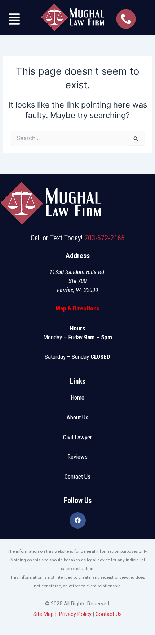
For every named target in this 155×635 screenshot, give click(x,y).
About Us (77, 417)
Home (77, 397)
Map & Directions (77, 308)
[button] (14, 20)
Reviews (77, 456)
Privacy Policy (75, 614)
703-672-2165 (104, 238)
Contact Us (77, 476)
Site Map (43, 614)
